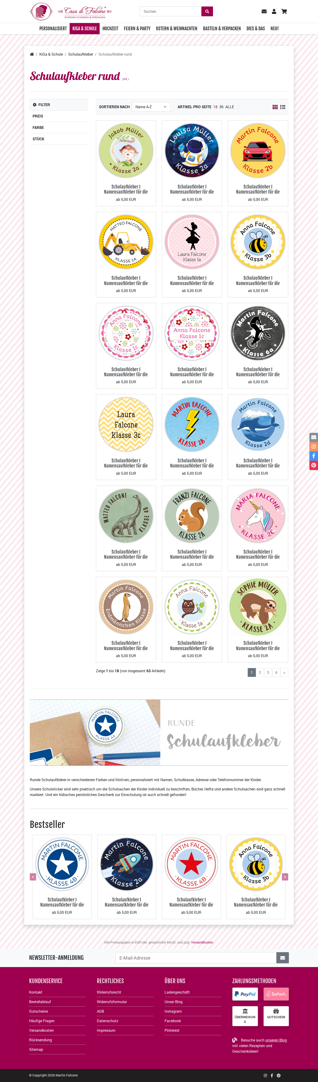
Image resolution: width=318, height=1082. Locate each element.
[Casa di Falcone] (70, 10)
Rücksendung (40, 1039)
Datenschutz (107, 1020)
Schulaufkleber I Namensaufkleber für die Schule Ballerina (192, 283)
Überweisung (245, 1019)
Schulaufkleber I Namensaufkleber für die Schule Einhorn (258, 557)
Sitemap (36, 1049)
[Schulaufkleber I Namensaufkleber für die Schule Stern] (62, 863)
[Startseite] (32, 54)
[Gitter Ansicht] (275, 107)
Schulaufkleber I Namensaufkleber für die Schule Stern (62, 905)
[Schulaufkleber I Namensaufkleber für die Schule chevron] (126, 423)
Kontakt (35, 992)
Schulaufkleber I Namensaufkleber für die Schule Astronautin (192, 192)
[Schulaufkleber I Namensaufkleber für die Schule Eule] (192, 606)
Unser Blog (174, 1001)
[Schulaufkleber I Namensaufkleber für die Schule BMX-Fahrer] (258, 332)
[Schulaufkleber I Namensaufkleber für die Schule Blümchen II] (192, 332)
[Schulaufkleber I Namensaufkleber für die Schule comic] (192, 423)
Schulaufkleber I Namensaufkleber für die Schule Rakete (127, 905)
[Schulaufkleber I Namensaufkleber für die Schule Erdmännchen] (126, 606)
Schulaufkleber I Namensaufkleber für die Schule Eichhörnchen (192, 557)
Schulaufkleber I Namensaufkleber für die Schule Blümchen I (126, 375)
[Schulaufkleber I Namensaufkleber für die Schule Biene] (258, 241)
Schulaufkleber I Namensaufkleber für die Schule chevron (126, 466)
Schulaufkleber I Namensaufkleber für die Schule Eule (192, 648)
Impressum (106, 1030)
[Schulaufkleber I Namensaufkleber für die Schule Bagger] (126, 241)
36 (221, 106)
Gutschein (276, 1017)
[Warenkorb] (284, 11)
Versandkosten (202, 942)
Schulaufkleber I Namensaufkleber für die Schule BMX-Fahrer (258, 375)
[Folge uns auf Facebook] (272, 1075)
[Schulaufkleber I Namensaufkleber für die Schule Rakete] (127, 863)
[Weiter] (284, 877)
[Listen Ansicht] (282, 107)
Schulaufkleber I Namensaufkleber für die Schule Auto (258, 192)
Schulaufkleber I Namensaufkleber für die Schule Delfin (258, 466)
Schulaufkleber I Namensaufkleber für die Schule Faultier (258, 648)
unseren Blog (276, 1040)
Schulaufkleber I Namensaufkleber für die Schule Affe (126, 192)
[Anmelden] (282, 957)
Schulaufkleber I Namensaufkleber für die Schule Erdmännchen (126, 648)
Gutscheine (38, 1011)
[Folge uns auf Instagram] (265, 1075)
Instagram (173, 1011)
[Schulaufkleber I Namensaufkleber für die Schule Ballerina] (192, 241)
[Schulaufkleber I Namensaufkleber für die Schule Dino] (126, 515)
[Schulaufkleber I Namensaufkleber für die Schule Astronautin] (192, 150)
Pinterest (172, 1030)
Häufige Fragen (41, 1020)
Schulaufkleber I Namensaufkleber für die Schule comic (192, 466)
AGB (100, 1011)
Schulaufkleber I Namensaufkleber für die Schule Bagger (126, 283)
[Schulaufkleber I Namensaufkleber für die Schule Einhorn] (258, 515)
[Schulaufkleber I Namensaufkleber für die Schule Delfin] (258, 423)
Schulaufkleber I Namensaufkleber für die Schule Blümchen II (192, 375)
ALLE (229, 106)
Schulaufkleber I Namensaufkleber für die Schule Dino (126, 557)
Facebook (173, 1020)
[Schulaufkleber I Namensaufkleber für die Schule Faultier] (258, 606)
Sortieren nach (114, 106)
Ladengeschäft (177, 992)
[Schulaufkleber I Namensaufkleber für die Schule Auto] (258, 150)
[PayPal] (245, 994)
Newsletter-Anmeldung (56, 958)
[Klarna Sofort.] (276, 994)
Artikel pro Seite (194, 106)
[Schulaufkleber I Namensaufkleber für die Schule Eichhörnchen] (192, 515)
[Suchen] (207, 11)
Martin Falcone (67, 1075)
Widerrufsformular (112, 1001)
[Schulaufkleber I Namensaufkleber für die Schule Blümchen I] (126, 332)
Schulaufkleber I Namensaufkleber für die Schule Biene (258, 283)
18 (215, 106)
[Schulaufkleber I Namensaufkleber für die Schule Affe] (126, 150)
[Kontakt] (313, 437)
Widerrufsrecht (109, 992)
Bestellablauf (40, 1001)
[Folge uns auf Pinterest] (279, 1075)
